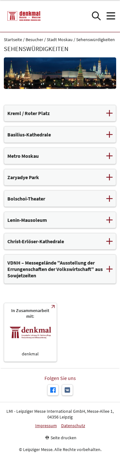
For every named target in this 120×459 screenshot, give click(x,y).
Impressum (46, 425)
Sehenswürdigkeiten (95, 39)
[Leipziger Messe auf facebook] (53, 390)
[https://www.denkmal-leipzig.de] (30, 332)
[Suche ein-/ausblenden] (96, 16)
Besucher (34, 39)
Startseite (13, 39)
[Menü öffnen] (110, 16)
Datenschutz (73, 425)
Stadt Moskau (60, 39)
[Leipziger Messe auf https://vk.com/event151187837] (67, 390)
